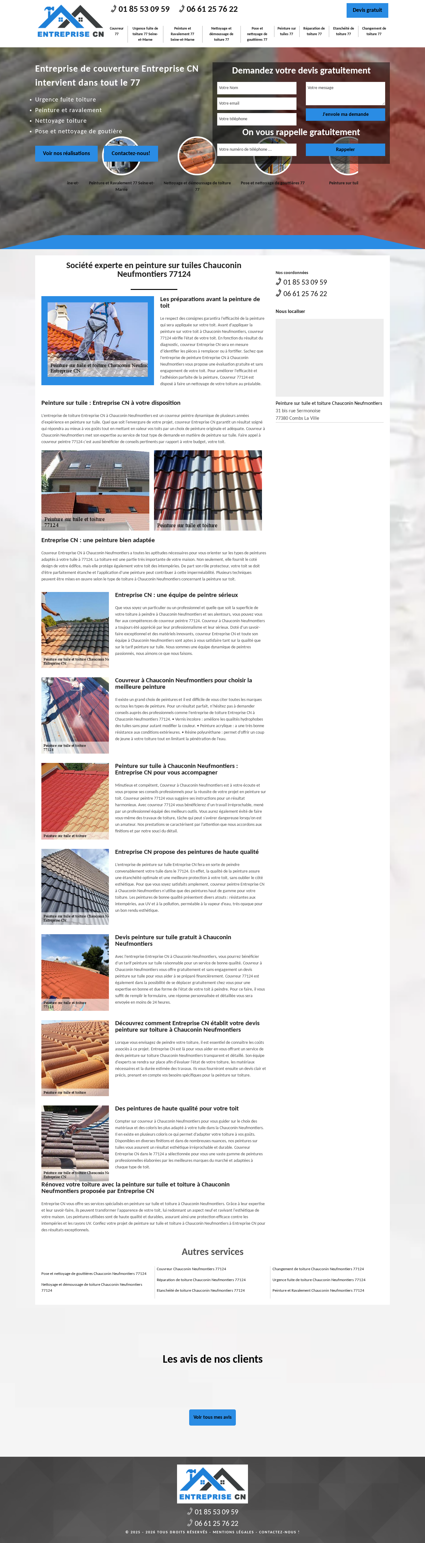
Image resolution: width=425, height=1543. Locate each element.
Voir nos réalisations (66, 154)
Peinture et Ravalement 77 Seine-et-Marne (182, 34)
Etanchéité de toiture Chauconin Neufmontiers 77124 (201, 1291)
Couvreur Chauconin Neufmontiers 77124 (191, 1269)
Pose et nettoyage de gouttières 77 (257, 34)
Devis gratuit (367, 10)
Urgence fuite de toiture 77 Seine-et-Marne (145, 34)
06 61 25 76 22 (212, 9)
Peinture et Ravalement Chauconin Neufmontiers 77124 (318, 1291)
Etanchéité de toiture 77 (343, 31)
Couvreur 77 (117, 31)
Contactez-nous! (131, 154)
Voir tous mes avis (212, 1417)
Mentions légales (233, 1532)
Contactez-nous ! (279, 1532)
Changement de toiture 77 (374, 31)
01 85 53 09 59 (144, 9)
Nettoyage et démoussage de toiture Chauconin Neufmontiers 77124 (91, 1288)
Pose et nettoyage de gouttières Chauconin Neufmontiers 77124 (94, 1274)
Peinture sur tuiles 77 (287, 31)
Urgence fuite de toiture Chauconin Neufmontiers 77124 (319, 1280)
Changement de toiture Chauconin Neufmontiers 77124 (318, 1269)
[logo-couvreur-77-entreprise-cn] (70, 21)
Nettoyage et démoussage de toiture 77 (221, 34)
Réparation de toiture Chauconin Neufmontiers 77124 (201, 1280)
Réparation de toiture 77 (314, 31)
